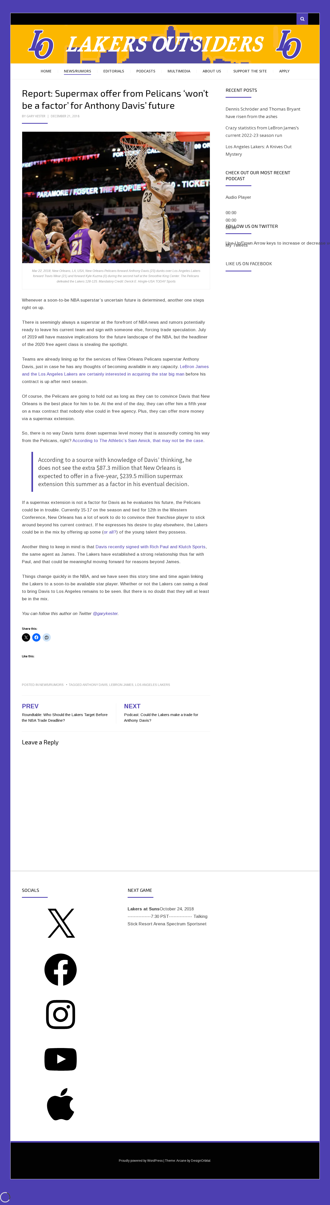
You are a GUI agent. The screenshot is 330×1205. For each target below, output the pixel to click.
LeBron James (121, 685)
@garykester (105, 613)
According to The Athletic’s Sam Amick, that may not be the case (137, 440)
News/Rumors (77, 71)
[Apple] (60, 1122)
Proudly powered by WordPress (141, 1160)
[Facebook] (60, 987)
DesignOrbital (200, 1160)
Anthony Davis (95, 685)
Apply (284, 71)
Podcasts (145, 71)
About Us (212, 71)
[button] (116, 197)
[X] (60, 942)
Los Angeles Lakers (152, 685)
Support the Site (250, 71)
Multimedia (179, 71)
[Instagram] (60, 1032)
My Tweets (237, 245)
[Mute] (232, 237)
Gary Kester (36, 116)
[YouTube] (60, 1077)
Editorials (113, 71)
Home (46, 71)
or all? (110, 532)
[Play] (232, 206)
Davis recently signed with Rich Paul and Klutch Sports (150, 546)
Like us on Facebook (249, 263)
